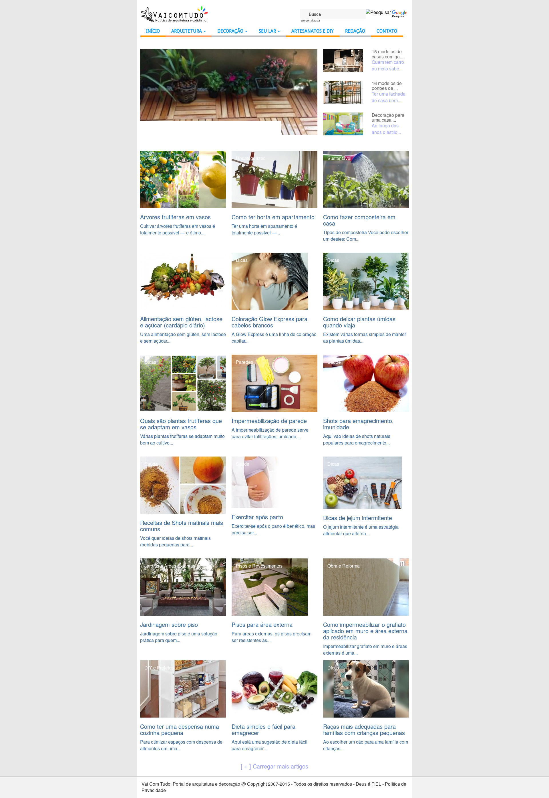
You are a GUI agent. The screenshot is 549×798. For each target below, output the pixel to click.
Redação (355, 31)
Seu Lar (268, 31)
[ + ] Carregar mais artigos (274, 766)
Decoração (230, 31)
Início (153, 31)
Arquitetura (187, 31)
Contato (387, 31)
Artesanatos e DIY (312, 31)
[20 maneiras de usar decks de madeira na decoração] (228, 91)
